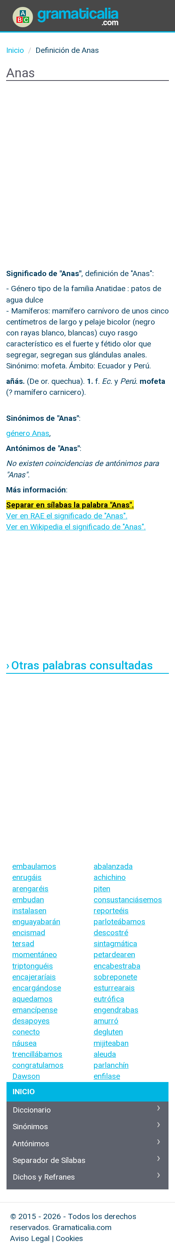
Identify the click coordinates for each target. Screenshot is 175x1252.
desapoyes (31, 1021)
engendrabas (116, 1010)
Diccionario (32, 1110)
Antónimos (31, 1143)
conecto (26, 1031)
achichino (110, 877)
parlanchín (111, 1065)
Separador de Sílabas (49, 1160)
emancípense (34, 1010)
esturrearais (114, 988)
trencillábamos (37, 1054)
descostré (111, 932)
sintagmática (115, 943)
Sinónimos (30, 1126)
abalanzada (113, 866)
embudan (28, 899)
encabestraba (117, 966)
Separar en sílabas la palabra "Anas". (70, 505)
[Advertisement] (87, 176)
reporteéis (111, 910)
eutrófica (109, 999)
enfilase (107, 1076)
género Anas (27, 433)
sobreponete (115, 977)
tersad (23, 943)
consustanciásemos (128, 899)
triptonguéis (32, 966)
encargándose (36, 988)
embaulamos (34, 866)
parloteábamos (119, 921)
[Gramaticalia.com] (67, 10)
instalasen (29, 910)
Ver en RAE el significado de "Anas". (66, 515)
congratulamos (37, 1065)
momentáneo (34, 954)
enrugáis (27, 877)
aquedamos (32, 999)
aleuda (105, 1054)
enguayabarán (36, 921)
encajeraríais (34, 977)
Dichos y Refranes (44, 1177)
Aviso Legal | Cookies (46, 1238)
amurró (106, 1021)
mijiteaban (111, 1043)
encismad (28, 932)
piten (102, 888)
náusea (24, 1043)
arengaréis (30, 888)
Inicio (24, 1091)
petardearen (114, 954)
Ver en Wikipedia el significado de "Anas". (76, 526)
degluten (108, 1031)
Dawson (26, 1076)
